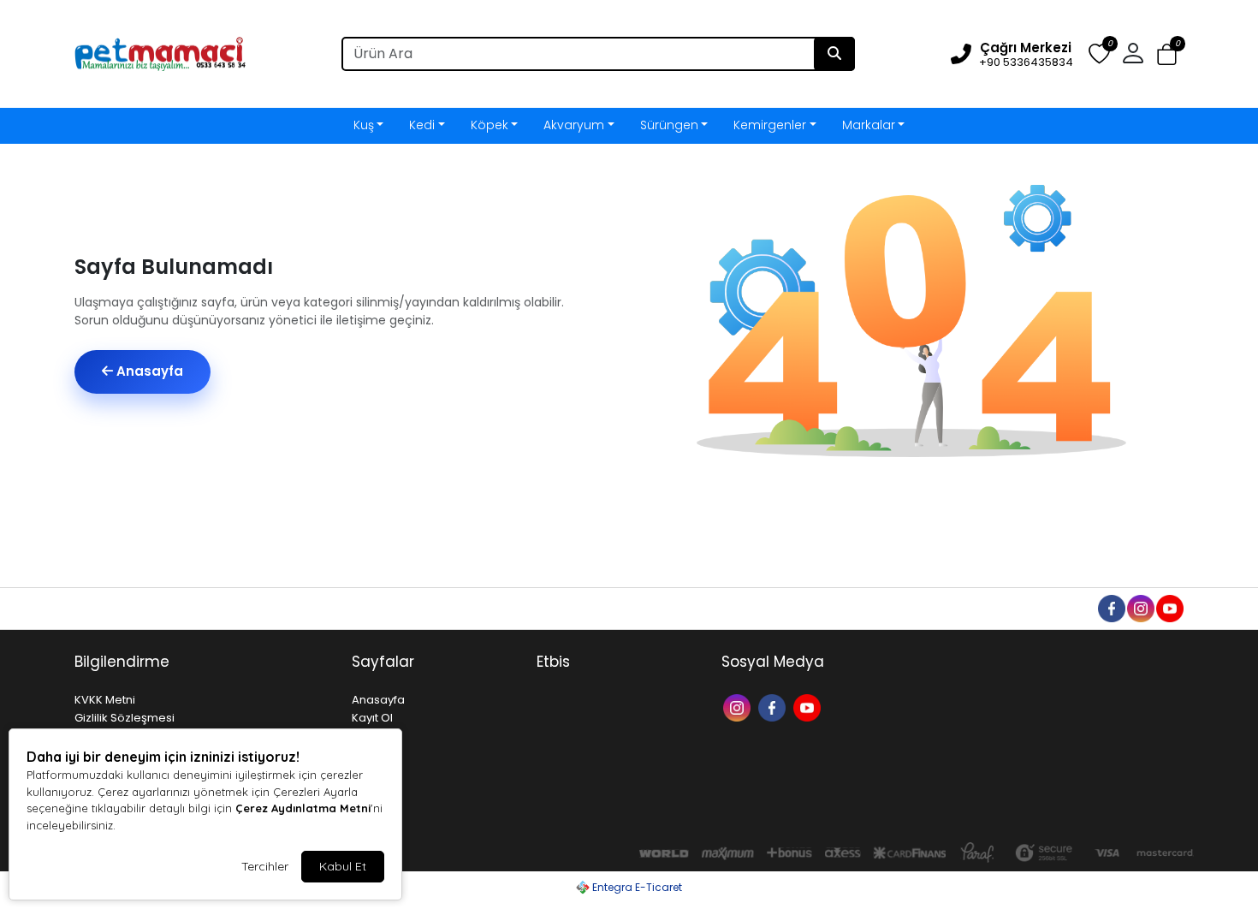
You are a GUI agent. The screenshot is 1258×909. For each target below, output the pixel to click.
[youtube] (1169, 607)
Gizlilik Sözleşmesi (124, 718)
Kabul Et (342, 866)
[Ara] (834, 54)
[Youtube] (809, 707)
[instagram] (1139, 607)
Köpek (489, 125)
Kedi (422, 125)
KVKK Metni (104, 700)
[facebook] (1110, 607)
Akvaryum (573, 125)
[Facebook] (774, 707)
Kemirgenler (769, 125)
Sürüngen (669, 125)
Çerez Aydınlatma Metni (303, 808)
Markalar (868, 125)
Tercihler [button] (264, 866)
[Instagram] (739, 707)
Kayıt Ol (372, 718)
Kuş (363, 125)
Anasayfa (148, 371)
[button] (1167, 54)
